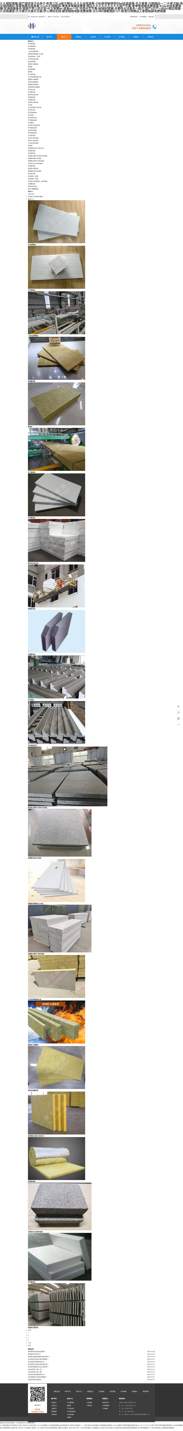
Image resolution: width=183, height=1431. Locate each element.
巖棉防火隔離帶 (33, 79)
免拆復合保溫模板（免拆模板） (38, 181)
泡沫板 (30, 105)
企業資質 (54, 1414)
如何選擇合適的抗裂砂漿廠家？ (38, 1359)
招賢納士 (136, 37)
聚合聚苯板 (31, 173)
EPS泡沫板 (31, 89)
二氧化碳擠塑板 (33, 51)
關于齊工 (50, 37)
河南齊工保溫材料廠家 (35, 196)
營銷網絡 (54, 1411)
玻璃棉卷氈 (31, 151)
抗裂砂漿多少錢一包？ (35, 1369)
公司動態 (89, 1402)
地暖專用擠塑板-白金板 (35, 54)
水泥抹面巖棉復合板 (34, 77)
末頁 (29, 1345)
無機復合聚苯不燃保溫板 (36, 161)
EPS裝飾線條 (32, 112)
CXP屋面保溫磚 (33, 59)
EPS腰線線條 (32, 120)
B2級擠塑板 (32, 61)
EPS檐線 (31, 123)
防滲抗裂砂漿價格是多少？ (37, 1362)
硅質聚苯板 (31, 166)
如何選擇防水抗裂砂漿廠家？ (37, 1377)
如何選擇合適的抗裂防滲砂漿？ (38, 1364)
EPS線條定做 (32, 117)
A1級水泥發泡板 (33, 138)
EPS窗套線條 (32, 128)
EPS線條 (31, 115)
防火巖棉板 (31, 74)
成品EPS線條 (32, 130)
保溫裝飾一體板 (33, 176)
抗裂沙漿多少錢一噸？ (35, 1372)
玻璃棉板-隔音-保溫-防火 (36, 148)
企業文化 (54, 1405)
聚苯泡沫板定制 (33, 94)
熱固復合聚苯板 (33, 168)
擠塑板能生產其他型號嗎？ (37, 1351)
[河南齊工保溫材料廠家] (50, 26)
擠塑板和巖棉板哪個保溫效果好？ (39, 1356)
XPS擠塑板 (143, 17)
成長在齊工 (105, 1402)
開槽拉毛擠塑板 (33, 64)
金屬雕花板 (31, 184)
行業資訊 (89, 1405)
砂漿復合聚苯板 (33, 102)
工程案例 (93, 37)
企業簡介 (54, 1402)
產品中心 (64, 37)
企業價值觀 (105, 1405)
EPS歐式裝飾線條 (34, 125)
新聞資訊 (78, 37)
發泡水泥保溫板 (33, 140)
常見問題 (107, 37)
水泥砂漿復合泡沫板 (34, 107)
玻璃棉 (30, 145)
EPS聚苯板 (31, 92)
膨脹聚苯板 (31, 97)
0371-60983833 (178, 706)
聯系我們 (135, 17)
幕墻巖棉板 (31, 69)
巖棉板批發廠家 (33, 84)
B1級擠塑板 (32, 46)
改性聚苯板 (31, 153)
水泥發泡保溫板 (33, 143)
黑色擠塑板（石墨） (34, 56)
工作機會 (105, 1408)
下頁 (29, 1343)
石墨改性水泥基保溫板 (35, 163)
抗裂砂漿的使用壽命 (34, 1379)
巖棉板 (30, 66)
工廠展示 (54, 1408)
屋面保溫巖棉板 (33, 82)
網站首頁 (37, 37)
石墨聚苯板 (31, 100)
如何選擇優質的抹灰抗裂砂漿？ (38, 1367)
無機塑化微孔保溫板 (34, 158)
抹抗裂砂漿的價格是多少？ (37, 1374)
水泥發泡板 (31, 135)
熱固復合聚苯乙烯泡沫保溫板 (37, 156)
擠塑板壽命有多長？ (34, 1354)
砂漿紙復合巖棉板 (34, 87)
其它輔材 (122, 37)
